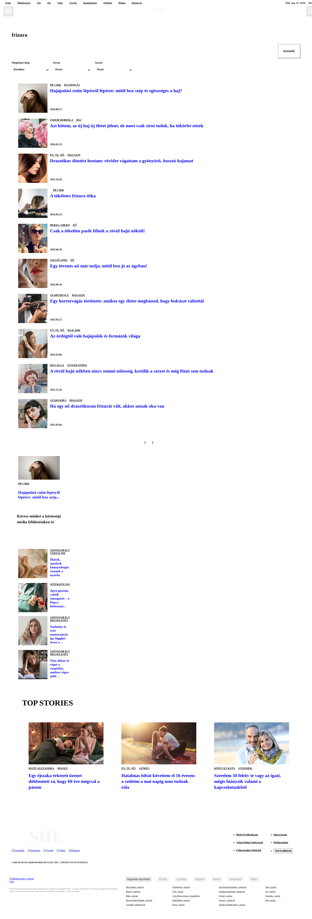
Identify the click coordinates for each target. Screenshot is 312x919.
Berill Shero (60, 225)
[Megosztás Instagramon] (44, 535)
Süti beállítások (283, 850)
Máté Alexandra (41, 768)
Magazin (199, 879)
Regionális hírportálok (138, 879)
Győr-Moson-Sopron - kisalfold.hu (186, 896)
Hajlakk (73, 330)
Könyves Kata (224, 768)
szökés (144, 768)
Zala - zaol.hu (270, 900)
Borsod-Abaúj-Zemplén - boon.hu (139, 900)
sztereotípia (77, 365)
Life (39, 3)
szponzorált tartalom (60, 552)
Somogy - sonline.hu (227, 900)
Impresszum (280, 834)
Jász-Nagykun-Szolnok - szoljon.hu (233, 887)
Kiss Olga (57, 365)
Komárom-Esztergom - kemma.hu (232, 891)
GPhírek (108, 3)
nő (75, 225)
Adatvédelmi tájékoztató (249, 842)
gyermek (245, 768)
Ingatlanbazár (90, 3)
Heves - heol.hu (178, 905)
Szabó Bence (59, 295)
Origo (8, 3)
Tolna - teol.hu (270, 887)
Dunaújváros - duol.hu (181, 887)
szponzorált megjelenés (60, 619)
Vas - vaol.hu (270, 891)
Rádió (254, 879)
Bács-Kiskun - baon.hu (135, 887)
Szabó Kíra (58, 400)
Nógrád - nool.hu (225, 896)
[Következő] (160, 442)
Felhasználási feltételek (248, 850)
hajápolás (72, 85)
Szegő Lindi (58, 260)
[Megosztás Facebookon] (22, 535)
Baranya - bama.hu (133, 891)
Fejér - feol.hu (177, 891)
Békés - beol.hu (132, 896)
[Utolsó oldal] (168, 442)
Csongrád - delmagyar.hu (135, 905)
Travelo (73, 3)
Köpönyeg (137, 3)
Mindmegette (23, 3)
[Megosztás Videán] (66, 535)
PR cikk (55, 85)
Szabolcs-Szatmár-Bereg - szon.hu (232, 905)
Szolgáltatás (235, 879)
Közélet (163, 879)
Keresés (289, 51)
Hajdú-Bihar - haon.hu (181, 900)
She (49, 3)
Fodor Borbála (61, 120)
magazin (73, 155)
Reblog (121, 3)
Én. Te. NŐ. (57, 155)
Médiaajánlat (280, 842)
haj (78, 120)
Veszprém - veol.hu (272, 896)
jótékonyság (60, 584)
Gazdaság (181, 879)
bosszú (63, 768)
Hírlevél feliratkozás (247, 834)
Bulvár (216, 879)
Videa (60, 3)
